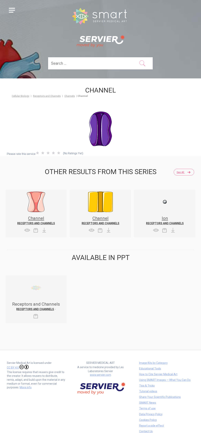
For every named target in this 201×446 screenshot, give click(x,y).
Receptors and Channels (47, 95)
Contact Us (146, 431)
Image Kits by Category (153, 362)
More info (26, 387)
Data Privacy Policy (151, 414)
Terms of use (147, 408)
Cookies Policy (148, 419)
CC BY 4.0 (13, 367)
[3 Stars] (48, 153)
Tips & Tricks (147, 385)
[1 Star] (37, 153)
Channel (36, 218)
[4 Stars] (53, 153)
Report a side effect (151, 425)
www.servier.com (100, 374)
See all (181, 172)
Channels (69, 95)
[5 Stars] (59, 153)
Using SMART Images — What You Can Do (165, 380)
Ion (165, 218)
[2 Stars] (43, 153)
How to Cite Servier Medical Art (158, 374)
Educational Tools (150, 368)
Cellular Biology (20, 95)
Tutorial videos (148, 391)
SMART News (147, 402)
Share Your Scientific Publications (160, 397)
